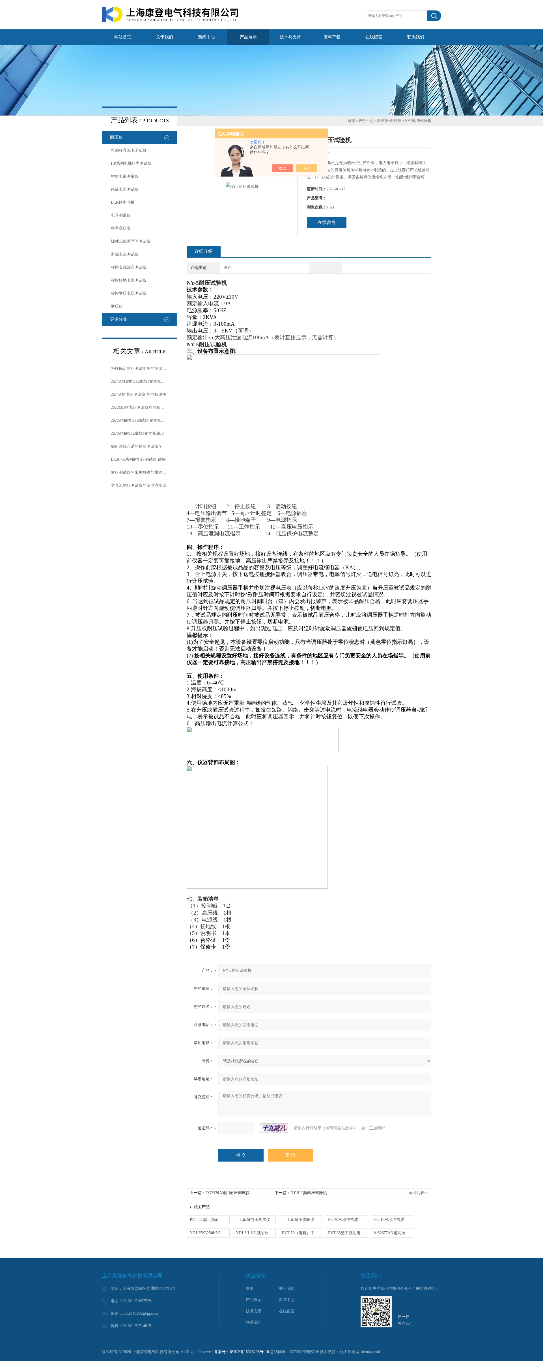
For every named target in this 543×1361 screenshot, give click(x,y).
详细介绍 (204, 251)
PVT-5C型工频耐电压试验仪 (210, 1219)
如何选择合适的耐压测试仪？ (136, 446)
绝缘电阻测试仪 (125, 189)
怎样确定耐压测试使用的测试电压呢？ (143, 368)
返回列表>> (418, 1193)
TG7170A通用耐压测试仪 (228, 1193)
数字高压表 (121, 228)
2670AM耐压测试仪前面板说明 (138, 433)
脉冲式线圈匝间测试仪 (130, 241)
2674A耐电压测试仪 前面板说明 (138, 394)
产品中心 (366, 121)
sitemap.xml (370, 1352)
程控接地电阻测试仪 (128, 280)
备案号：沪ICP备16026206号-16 (241, 1352)
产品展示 (248, 37)
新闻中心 (206, 37)
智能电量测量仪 (125, 176)
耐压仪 (116, 137)
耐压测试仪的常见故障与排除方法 (140, 472)
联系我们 (415, 37)
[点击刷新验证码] (274, 1128)
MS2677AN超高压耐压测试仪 (394, 1233)
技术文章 (254, 1311)
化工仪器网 (349, 1352)
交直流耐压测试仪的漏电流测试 (138, 485)
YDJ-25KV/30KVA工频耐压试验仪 (210, 1233)
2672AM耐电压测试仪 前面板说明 (140, 420)
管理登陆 (311, 1352)
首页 (351, 121)
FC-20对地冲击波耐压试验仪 (348, 1219)
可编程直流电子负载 (128, 150)
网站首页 (122, 37)
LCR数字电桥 (122, 202)
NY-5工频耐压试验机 (308, 1193)
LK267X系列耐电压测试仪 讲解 (138, 459)
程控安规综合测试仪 (128, 267)
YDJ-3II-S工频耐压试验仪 (256, 1233)
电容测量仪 (121, 215)
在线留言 (373, 37)
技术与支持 (290, 37)
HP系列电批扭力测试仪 (131, 163)
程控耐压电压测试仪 (128, 293)
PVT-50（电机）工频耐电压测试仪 (302, 1233)
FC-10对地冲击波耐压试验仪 (394, 1219)
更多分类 (118, 319)
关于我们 (164, 37)
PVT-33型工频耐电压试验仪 (348, 1233)
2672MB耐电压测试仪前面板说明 (139, 407)
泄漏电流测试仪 (125, 254)
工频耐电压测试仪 (254, 1219)
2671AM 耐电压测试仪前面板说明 (140, 381)
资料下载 (332, 37)
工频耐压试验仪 (300, 1219)
